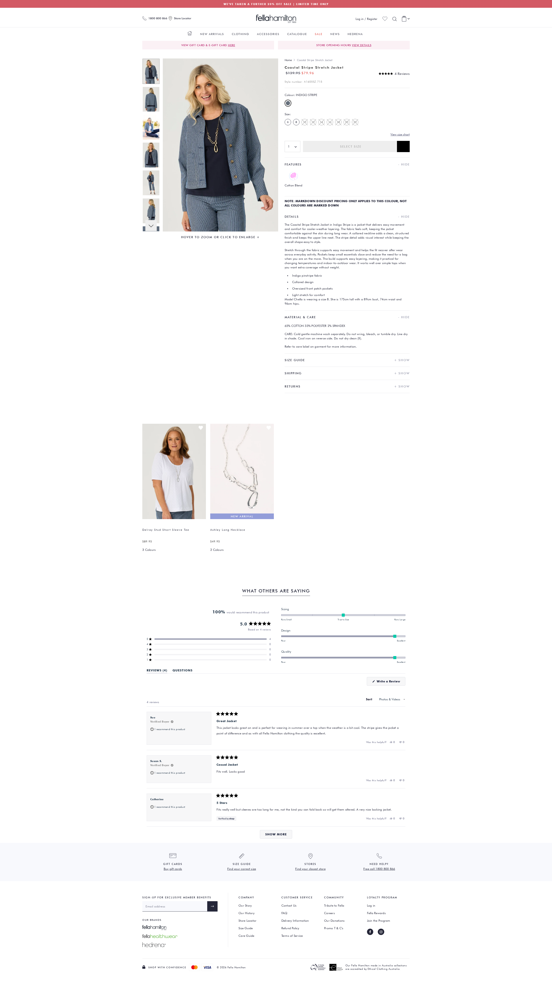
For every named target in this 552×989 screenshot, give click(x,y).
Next (151, 225)
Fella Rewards (376, 913)
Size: (288, 114)
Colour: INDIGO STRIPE (301, 95)
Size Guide (245, 928)
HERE (231, 45)
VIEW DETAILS (361, 45)
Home (288, 60)
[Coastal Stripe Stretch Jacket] (151, 70)
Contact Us (289, 905)
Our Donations (334, 920)
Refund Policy (290, 928)
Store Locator (247, 920)
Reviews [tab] (157, 671)
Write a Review (390, 682)
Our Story (245, 905)
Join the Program (378, 920)
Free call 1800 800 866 (379, 869)
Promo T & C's (333, 928)
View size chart (400, 134)
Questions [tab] (182, 671)
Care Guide (246, 935)
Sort (369, 699)
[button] (394, 73)
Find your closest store (310, 869)
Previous (151, 64)
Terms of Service (292, 935)
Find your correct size (241, 869)
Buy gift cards (173, 869)
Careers (329, 913)
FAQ (284, 913)
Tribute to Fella (334, 905)
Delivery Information (295, 920)
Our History (246, 913)
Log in (371, 905)
